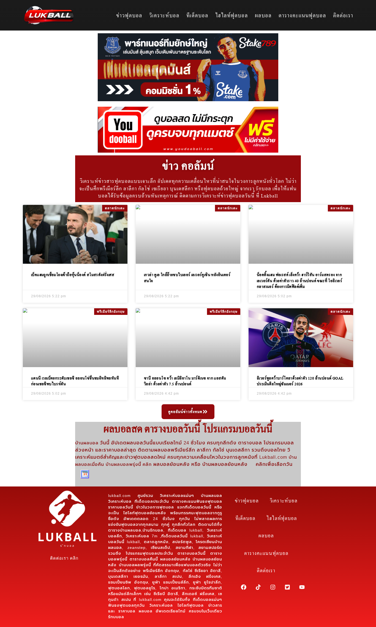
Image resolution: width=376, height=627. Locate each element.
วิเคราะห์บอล (164, 15)
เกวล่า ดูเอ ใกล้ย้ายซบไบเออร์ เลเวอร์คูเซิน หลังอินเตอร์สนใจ (187, 278)
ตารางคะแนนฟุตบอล (302, 15)
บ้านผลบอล (87, 443)
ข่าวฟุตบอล (129, 15)
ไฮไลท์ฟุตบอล (231, 15)
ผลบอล (263, 15)
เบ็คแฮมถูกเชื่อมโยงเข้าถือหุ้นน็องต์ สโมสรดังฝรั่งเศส (72, 275)
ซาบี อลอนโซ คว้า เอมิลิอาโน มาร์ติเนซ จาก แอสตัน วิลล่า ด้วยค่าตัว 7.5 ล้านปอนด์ (185, 381)
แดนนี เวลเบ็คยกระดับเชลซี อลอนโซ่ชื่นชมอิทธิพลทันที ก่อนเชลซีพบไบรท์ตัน (75, 381)
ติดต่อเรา (343, 15)
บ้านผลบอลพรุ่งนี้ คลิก (129, 464)
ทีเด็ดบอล (197, 15)
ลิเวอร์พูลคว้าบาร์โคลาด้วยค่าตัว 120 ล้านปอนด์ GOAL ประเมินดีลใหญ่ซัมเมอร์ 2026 (300, 381)
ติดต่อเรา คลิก (64, 558)
